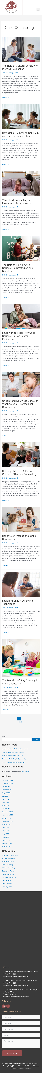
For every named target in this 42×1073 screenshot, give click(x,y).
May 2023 (5, 834)
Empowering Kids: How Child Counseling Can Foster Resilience (18, 336)
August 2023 (6, 824)
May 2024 (5, 802)
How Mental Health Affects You (12, 755)
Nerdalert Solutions (25, 1068)
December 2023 (7, 812)
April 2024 (5, 805)
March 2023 (6, 840)
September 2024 (7, 790)
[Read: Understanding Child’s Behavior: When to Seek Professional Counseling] (21, 384)
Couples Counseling (8, 868)
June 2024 (5, 799)
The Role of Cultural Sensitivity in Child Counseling (20, 67)
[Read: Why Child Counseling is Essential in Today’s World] (21, 183)
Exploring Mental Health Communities (14, 759)
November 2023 (7, 815)
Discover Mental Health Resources (13, 762)
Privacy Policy (7, 1066)
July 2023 (5, 828)
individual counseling (9, 877)
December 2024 (7, 780)
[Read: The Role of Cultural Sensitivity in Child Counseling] (21, 49)
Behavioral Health (8, 861)
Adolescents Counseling (10, 855)
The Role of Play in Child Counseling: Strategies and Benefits (17, 268)
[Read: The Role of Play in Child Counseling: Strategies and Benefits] (21, 248)
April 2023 (5, 837)
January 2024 (6, 809)
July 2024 (5, 796)
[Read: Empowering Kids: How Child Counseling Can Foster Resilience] (21, 316)
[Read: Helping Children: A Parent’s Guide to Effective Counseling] (21, 455)
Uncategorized (7, 887)
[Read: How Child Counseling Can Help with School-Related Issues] (21, 116)
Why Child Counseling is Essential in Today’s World (17, 202)
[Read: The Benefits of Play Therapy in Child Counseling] (21, 658)
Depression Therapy (8, 871)
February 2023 (7, 843)
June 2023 (5, 831)
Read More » (6, 97)
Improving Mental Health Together (13, 752)
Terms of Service (18, 1066)
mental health (6, 880)
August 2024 (6, 793)
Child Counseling (7, 73)
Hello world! (25, 771)
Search (4, 736)
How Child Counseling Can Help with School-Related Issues (20, 134)
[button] (38, 9)
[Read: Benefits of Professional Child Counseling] (21, 519)
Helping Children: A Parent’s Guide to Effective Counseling (19, 473)
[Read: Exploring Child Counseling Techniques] (21, 584)
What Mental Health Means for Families (15, 749)
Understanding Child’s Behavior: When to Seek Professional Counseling (20, 404)
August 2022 (6, 846)
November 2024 (7, 783)
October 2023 (6, 818)
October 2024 (6, 786)
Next (21, 722)
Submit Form (12, 1053)
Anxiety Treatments (8, 858)
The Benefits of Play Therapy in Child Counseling (20, 682)
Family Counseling (8, 874)
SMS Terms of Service (32, 1066)
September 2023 (7, 821)
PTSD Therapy (7, 883)
